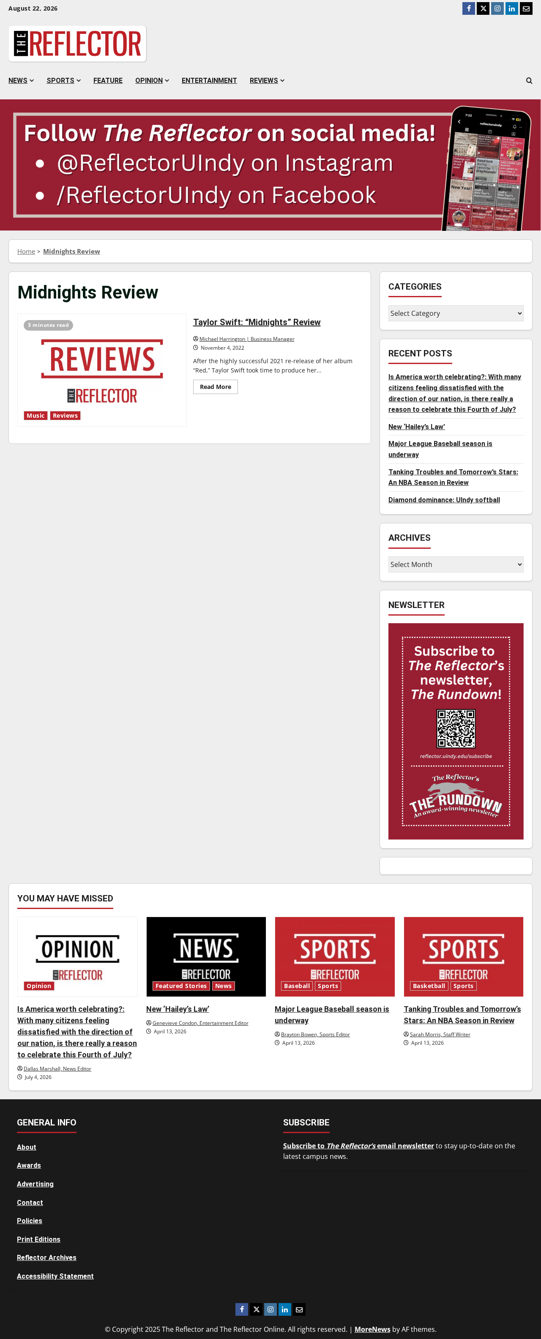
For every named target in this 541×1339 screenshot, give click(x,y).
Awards (29, 1165)
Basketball (429, 986)
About (26, 1147)
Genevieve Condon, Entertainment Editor (201, 1023)
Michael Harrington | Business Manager (247, 338)
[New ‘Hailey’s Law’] (206, 957)
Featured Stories (181, 986)
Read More (219, 388)
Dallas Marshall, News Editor (57, 1068)
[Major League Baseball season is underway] (335, 957)
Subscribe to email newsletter (358, 1145)
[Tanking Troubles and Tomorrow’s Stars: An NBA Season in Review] (464, 957)
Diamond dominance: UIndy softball (444, 500)
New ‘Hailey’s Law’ (416, 427)
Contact (30, 1203)
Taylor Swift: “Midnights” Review (102, 370)
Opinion (149, 81)
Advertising (35, 1184)
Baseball (297, 986)
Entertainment (209, 81)
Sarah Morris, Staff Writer (440, 1034)
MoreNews (373, 1329)
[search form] (529, 81)
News (17, 81)
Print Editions (38, 1239)
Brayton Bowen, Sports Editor (315, 1034)
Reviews (264, 81)
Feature (108, 81)
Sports (60, 81)
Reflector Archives (47, 1258)
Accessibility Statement (55, 1276)
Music (36, 415)
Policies (29, 1221)
